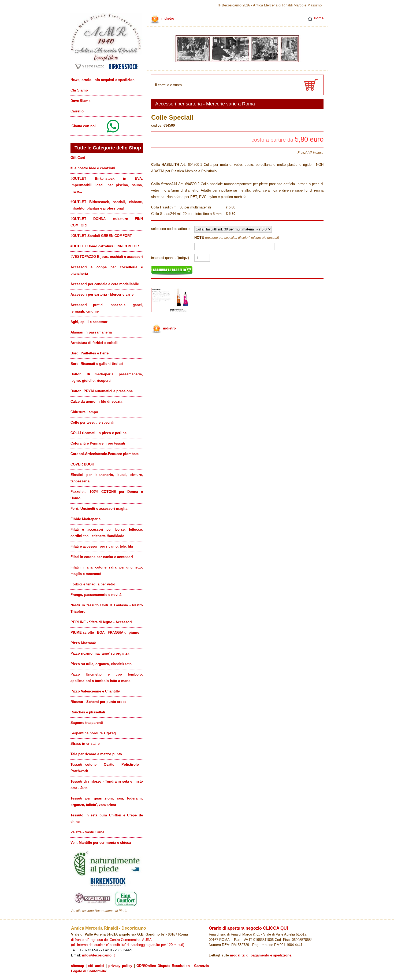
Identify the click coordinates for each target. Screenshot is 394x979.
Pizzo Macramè (83, 643)
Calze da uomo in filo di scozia (96, 401)
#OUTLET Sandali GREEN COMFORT (101, 236)
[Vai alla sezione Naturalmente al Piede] (106, 907)
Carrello (77, 111)
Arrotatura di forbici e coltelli (94, 343)
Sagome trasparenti (86, 723)
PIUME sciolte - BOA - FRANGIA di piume (104, 632)
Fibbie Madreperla (85, 519)
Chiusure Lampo (84, 412)
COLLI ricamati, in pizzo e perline (98, 433)
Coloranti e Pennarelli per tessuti (97, 443)
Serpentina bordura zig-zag (93, 733)
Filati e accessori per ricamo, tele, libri (102, 546)
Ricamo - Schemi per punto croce (98, 702)
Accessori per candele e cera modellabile (104, 284)
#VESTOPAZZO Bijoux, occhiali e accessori (106, 257)
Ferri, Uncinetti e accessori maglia (98, 509)
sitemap (77, 966)
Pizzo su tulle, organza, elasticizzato (101, 664)
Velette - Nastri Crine (87, 832)
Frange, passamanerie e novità (95, 595)
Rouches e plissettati (87, 712)
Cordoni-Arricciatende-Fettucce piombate (104, 454)
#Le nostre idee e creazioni (92, 168)
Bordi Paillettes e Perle (89, 353)
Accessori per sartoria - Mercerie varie (101, 294)
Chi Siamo (79, 90)
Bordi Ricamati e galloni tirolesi (96, 364)
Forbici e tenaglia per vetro (92, 584)
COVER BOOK (82, 464)
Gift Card (77, 158)
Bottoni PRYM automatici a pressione (101, 391)
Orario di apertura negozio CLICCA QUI (248, 928)
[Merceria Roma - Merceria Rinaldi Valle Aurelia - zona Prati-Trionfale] (106, 69)
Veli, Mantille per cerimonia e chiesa (100, 843)
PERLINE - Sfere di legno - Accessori (101, 622)
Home (318, 18)
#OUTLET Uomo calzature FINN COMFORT (105, 246)
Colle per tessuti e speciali (92, 422)
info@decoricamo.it (98, 955)
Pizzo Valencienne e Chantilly (95, 691)
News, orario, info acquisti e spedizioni (103, 80)
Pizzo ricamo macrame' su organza (99, 653)
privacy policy (120, 966)
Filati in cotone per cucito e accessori (101, 557)
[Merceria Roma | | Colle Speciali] (171, 313)
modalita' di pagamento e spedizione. (261, 955)
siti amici (96, 966)
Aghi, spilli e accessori (89, 322)
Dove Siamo (80, 101)
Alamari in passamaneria (91, 332)
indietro (167, 18)
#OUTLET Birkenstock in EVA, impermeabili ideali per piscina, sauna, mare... (106, 185)
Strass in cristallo (85, 744)
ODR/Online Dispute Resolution (163, 966)
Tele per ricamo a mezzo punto (96, 754)
